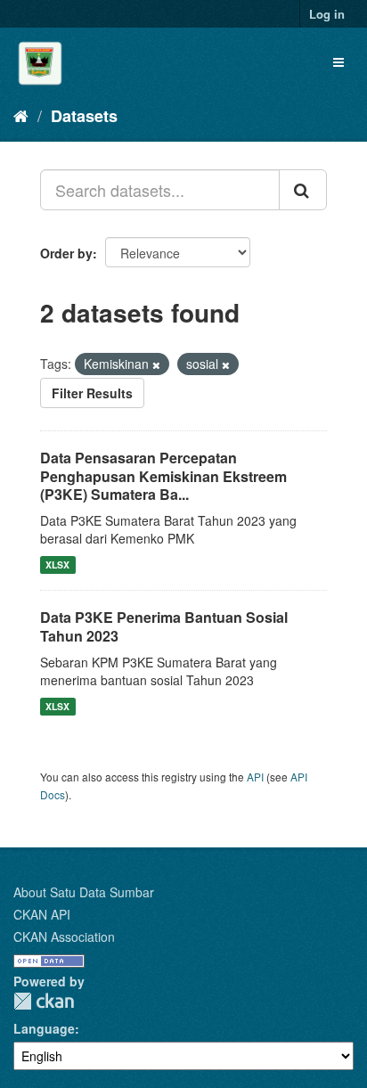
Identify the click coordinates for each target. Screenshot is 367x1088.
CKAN (43, 1001)
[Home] (21, 115)
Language (44, 1028)
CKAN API (41, 914)
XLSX (57, 564)
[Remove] (156, 364)
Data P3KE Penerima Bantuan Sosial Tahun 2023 (164, 626)
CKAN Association (64, 936)
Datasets (84, 115)
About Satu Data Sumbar (83, 892)
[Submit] (303, 189)
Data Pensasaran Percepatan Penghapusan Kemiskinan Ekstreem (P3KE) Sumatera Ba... (163, 476)
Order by (66, 253)
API (255, 776)
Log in (327, 13)
